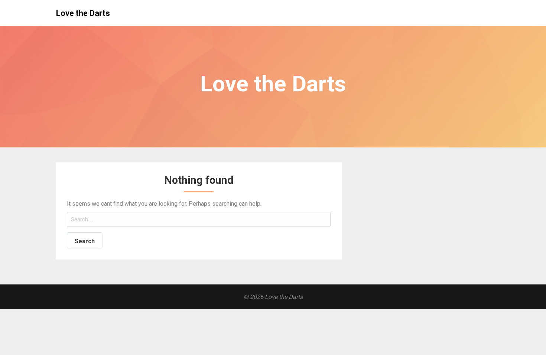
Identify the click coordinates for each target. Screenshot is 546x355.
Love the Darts (83, 13)
